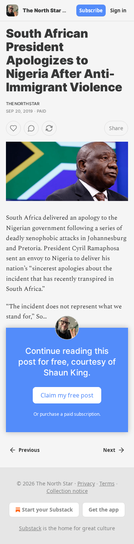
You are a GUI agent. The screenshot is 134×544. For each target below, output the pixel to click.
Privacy (86, 483)
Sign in (118, 10)
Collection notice (67, 490)
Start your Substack (47, 509)
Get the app (104, 509)
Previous (29, 450)
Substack (30, 528)
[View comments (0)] (31, 128)
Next (109, 450)
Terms (107, 483)
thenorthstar (22, 103)
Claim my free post (67, 395)
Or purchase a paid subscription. (67, 414)
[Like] (13, 128)
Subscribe (91, 10)
